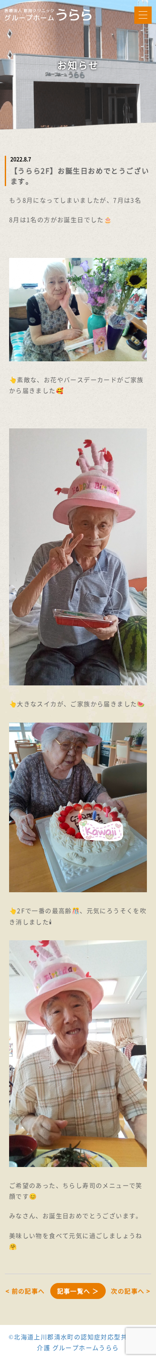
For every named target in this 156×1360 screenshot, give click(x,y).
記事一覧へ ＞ (78, 1290)
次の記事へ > (130, 1290)
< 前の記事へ (25, 1290)
